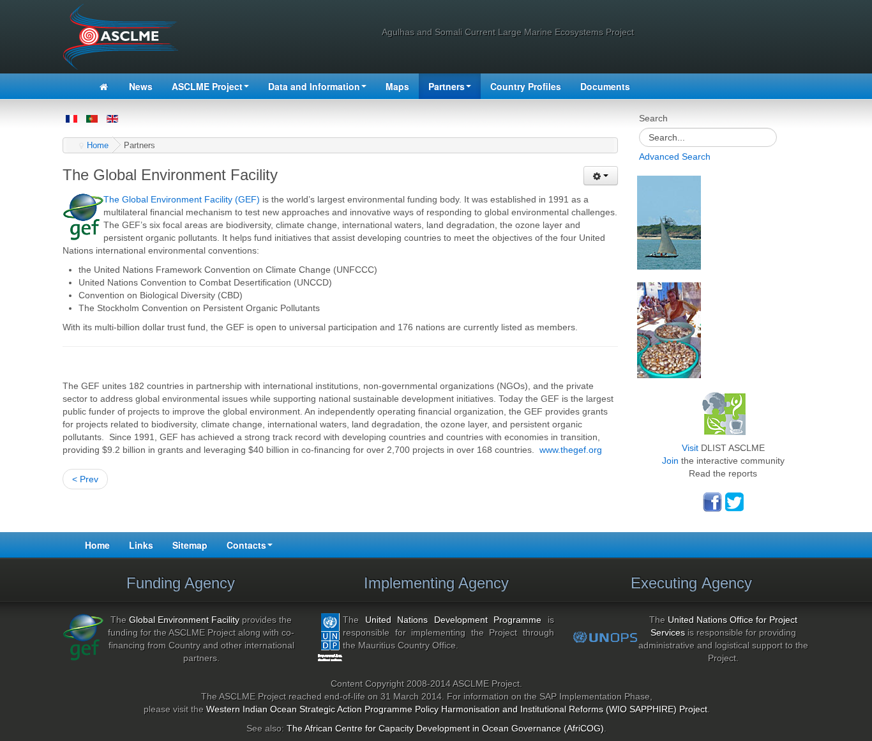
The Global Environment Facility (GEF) (181, 199)
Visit (690, 448)
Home (98, 145)
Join (670, 460)
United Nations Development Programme (453, 620)
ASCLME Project (207, 86)
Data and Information (314, 86)
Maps (397, 86)
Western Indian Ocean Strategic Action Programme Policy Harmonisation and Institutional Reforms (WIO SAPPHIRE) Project (456, 709)
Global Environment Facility (184, 620)
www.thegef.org (570, 450)
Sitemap (189, 545)
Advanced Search (674, 156)
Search (653, 118)
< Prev (85, 479)
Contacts (246, 545)
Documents (605, 86)
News (141, 86)
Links (141, 545)
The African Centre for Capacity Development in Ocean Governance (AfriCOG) (445, 728)
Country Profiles (525, 86)
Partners (446, 86)
